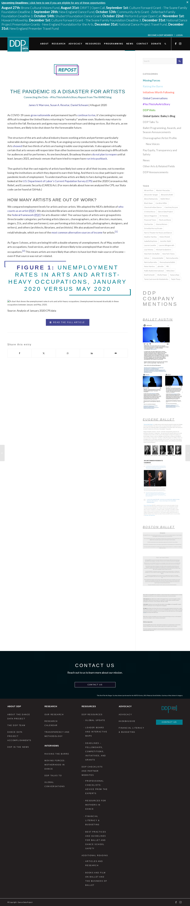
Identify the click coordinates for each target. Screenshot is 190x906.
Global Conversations (155, 98)
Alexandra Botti (167, 195)
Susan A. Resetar (59, 105)
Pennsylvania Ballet (167, 262)
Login (179, 35)
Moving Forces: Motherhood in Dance (55, 765)
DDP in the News (18, 747)
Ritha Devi (170, 271)
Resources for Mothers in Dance (95, 805)
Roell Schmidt (149, 275)
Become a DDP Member (160, 35)
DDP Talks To (150, 122)
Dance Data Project (165, 212)
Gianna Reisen (161, 224)
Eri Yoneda (164, 216)
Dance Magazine (150, 216)
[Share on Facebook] (20, 353)
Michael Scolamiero (163, 250)
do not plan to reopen (104, 154)
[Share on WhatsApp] (68, 353)
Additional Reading (95, 855)
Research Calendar (51, 723)
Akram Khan (148, 190)
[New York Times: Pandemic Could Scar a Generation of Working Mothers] (2, 453)
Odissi (146, 258)
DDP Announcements (155, 172)
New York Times (168, 254)
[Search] (165, 43)
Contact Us (95, 685)
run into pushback (96, 158)
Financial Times (150, 220)
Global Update (95, 720)
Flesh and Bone (165, 220)
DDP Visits (149, 110)
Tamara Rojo (174, 275)
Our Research (54, 715)
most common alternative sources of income (77, 232)
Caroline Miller (161, 203)
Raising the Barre (153, 86)
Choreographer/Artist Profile (160, 138)
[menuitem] (160, 35)
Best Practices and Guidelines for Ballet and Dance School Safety (95, 840)
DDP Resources (92, 715)
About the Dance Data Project (18, 717)
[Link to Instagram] (180, 43)
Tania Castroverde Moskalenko (156, 279)
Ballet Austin (158, 319)
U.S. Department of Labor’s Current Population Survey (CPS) (57, 181)
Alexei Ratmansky (151, 199)
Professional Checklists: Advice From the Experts (96, 787)
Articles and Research (94, 863)
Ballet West (165, 199)
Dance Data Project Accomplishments (19, 736)
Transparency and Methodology (57, 734)
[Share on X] (44, 353)
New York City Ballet (152, 254)
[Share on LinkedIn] (92, 353)
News (146, 160)
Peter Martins (149, 266)
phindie (161, 266)
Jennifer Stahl (165, 241)
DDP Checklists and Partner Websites (92, 771)
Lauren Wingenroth (166, 245)
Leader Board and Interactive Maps (96, 732)
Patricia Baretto (172, 258)
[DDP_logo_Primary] (18, 44)
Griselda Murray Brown (153, 228)
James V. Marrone (38, 105)
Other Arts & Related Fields (159, 166)
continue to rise (86, 115)
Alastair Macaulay (163, 190)
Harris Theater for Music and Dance (158, 233)
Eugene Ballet (159, 419)
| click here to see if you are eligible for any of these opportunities (53, 2)
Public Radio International (154, 271)
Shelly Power (162, 275)
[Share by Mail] (116, 353)
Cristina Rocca (149, 212)
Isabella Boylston (150, 241)
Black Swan (148, 203)
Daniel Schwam (79, 105)
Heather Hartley (150, 237)
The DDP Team (16, 725)
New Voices (153, 144)
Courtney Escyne (171, 207)
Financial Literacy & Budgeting (92, 820)
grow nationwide (40, 115)
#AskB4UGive (127, 721)
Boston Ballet (159, 527)
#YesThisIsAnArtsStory (156, 104)
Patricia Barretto (150, 262)
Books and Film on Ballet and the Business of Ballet (96, 879)
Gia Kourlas (148, 224)
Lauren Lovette (150, 245)
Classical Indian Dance (153, 207)
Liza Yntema (148, 250)
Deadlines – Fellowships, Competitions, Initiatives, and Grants (95, 751)
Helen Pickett (165, 237)
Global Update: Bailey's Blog (159, 116)
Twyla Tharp (175, 279)
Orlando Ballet (157, 258)
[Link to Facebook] (176, 43)
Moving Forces (151, 80)
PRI (167, 266)
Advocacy (125, 715)
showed (17, 146)
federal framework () (26, 215)
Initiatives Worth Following (158, 92)
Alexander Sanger (151, 195)
